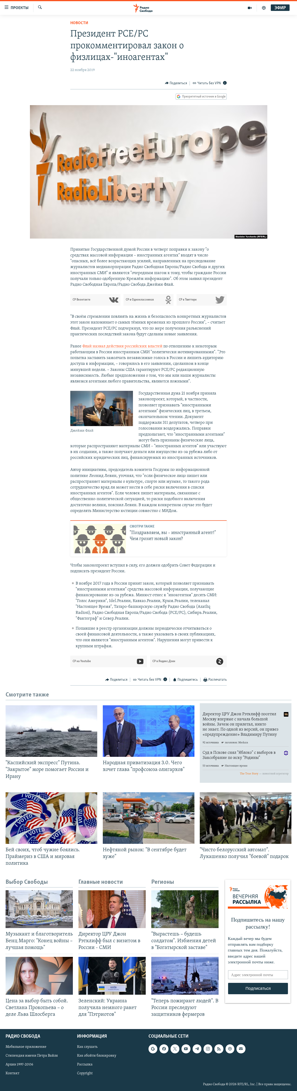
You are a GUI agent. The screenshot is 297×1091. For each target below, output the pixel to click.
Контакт (12, 1073)
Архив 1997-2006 (19, 1064)
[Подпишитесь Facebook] (163, 1048)
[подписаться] (240, 1048)
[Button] (176, 83)
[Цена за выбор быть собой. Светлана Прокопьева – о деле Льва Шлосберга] (39, 976)
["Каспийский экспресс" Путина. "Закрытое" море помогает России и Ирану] (51, 731)
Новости (79, 23)
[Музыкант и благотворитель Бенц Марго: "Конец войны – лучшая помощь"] (39, 909)
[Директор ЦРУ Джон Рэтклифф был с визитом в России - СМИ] (112, 909)
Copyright (85, 1073)
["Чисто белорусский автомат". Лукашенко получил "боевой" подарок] (245, 818)
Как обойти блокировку (96, 1056)
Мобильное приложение (26, 1047)
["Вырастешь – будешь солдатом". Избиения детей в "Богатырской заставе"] (185, 909)
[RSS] (218, 1048)
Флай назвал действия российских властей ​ (122, 346)
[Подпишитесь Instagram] (207, 1048)
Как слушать (87, 1047)
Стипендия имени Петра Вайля (32, 1056)
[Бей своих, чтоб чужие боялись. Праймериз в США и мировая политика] (51, 818)
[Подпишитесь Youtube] (185, 1048)
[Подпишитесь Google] (152, 1048)
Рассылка (85, 1064)
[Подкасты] (230, 1048)
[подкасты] (264, 7)
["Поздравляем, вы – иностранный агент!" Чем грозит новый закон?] (100, 538)
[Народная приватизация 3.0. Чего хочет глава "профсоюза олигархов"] (148, 731)
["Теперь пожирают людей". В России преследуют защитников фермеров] (185, 976)
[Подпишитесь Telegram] (197, 1048)
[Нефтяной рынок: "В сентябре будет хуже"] (148, 818)
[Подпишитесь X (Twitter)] (175, 1048)
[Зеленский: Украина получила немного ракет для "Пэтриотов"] (112, 976)
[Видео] (250, 7)
